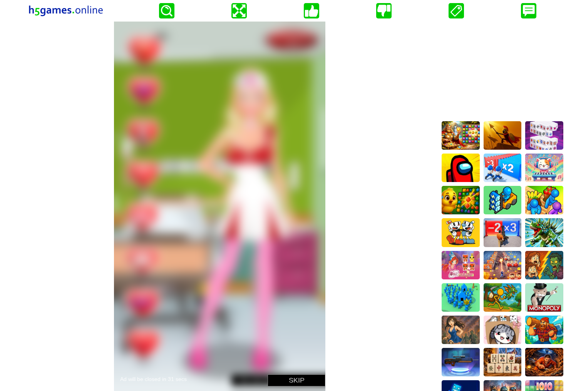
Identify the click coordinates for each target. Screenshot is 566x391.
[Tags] (456, 10)
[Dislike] (384, 10)
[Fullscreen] (239, 10)
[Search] (166, 10)
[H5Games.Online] (66, 10)
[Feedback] (528, 10)
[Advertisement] (502, 70)
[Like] (311, 10)
